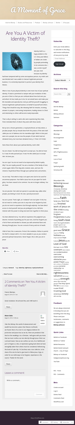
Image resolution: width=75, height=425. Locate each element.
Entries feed (57, 394)
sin (59, 279)
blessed (66, 183)
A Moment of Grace (37, 9)
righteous (28, 268)
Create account (58, 387)
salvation (58, 275)
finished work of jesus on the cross (62, 206)
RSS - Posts (57, 371)
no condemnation (61, 252)
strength (64, 278)
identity (21, 268)
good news (57, 230)
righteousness (61, 272)
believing (58, 183)
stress (55, 281)
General (11, 268)
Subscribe (58, 41)
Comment (39, 394)
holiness (57, 235)
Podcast (37, 22)
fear (67, 201)
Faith (55, 141)
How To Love (8, 274)
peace (64, 259)
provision (56, 266)
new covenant (61, 248)
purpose (62, 266)
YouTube (56, 361)
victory (65, 293)
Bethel (58, 22)
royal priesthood (37, 268)
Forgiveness (57, 145)
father (59, 201)
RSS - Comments (59, 374)
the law (56, 286)
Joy (66, 241)
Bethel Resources (59, 344)
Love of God (58, 159)
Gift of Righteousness (61, 152)
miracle (61, 247)
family (55, 201)
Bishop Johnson (48, 22)
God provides (63, 227)
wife (55, 296)
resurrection (57, 270)
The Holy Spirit (64, 283)
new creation (66, 250)
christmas (64, 189)
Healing (61, 233)
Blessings (57, 134)
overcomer (58, 254)
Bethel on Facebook (60, 337)
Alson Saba (9, 316)
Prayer (56, 163)
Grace (55, 155)
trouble (56, 288)
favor (64, 201)
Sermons (56, 117)
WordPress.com (59, 402)
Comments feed (59, 398)
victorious (57, 294)
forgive (61, 212)
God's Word (57, 223)
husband (56, 241)
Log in (56, 391)
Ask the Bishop (10, 22)
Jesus (62, 240)
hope (64, 238)
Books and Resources (25, 22)
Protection (65, 264)
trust (61, 288)
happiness (56, 233)
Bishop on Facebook (60, 354)
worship (58, 296)
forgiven (57, 214)
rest (63, 268)
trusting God (60, 290)
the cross (61, 281)
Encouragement (59, 138)
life (69, 241)
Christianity (57, 189)
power (56, 262)
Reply (8, 307)
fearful (55, 204)
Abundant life (58, 130)
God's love (64, 220)
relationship (57, 268)
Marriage (56, 247)
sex (64, 276)
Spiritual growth (59, 166)
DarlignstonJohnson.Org (61, 358)
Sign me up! (59, 64)
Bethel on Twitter (59, 341)
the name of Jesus (63, 286)
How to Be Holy (42, 274)
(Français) (66, 22)
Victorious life (58, 170)
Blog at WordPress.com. (37, 418)
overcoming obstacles (59, 258)
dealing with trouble (60, 191)
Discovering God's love (60, 193)
